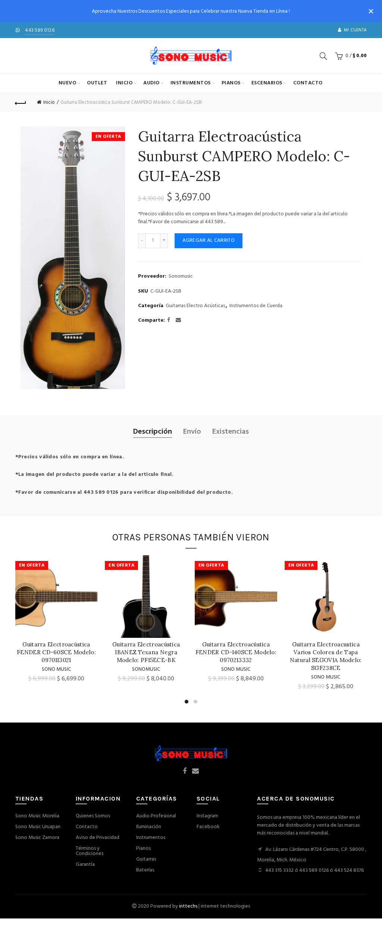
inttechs (188, 906)
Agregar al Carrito (208, 240)
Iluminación (148, 827)
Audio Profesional (156, 816)
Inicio (124, 83)
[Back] (21, 102)
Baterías (145, 870)
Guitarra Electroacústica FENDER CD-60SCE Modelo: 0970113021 (56, 652)
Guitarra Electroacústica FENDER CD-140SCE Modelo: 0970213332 (235, 652)
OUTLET (97, 83)
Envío (192, 431)
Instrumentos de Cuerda (255, 306)
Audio (151, 83)
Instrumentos (190, 83)
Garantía (85, 864)
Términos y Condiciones (89, 851)
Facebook (208, 827)
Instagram (207, 816)
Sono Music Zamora (37, 837)
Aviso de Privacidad (97, 837)
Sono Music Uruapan (37, 827)
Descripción (152, 431)
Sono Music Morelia (37, 816)
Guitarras (146, 859)
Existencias (230, 431)
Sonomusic (181, 276)
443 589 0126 (39, 30)
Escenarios (266, 83)
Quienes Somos (93, 816)
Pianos (231, 83)
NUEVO (67, 83)
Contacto (308, 83)
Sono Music (56, 669)
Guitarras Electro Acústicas (195, 306)
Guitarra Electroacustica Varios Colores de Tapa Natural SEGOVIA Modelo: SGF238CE (326, 656)
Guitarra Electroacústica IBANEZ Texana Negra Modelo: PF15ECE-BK (146, 652)
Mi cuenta (355, 30)
